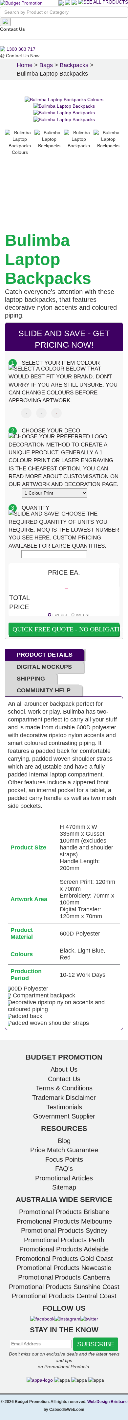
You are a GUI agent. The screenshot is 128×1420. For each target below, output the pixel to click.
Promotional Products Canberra (64, 1277)
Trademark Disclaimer (64, 1097)
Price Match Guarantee (64, 1150)
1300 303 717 (20, 49)
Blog (64, 1140)
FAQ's (64, 1168)
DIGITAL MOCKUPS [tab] (44, 667)
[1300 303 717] (74, 3)
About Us (64, 1069)
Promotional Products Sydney (64, 1230)
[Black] (26, 413)
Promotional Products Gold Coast (64, 1258)
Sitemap (64, 1187)
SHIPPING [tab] (31, 678)
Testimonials (64, 1107)
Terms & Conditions (64, 1088)
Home (24, 65)
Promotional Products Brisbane (64, 1211)
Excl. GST (60, 615)
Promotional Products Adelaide (64, 1249)
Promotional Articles (64, 1178)
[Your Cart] (68, 3)
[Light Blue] (41, 413)
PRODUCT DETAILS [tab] (45, 654)
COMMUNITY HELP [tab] (44, 690)
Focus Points (64, 1159)
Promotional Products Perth (64, 1240)
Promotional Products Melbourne (64, 1221)
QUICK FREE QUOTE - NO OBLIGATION (65, 629)
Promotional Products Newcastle (64, 1267)
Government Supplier (64, 1116)
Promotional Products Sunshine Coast (64, 1286)
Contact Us (64, 1079)
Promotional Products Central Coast (64, 1296)
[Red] (56, 413)
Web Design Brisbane (107, 1401)
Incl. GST (83, 615)
